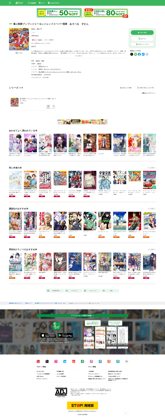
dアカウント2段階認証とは (95, 376)
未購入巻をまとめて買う (147, 87)
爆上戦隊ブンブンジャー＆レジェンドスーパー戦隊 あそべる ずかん (38, 99)
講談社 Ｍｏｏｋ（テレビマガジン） (50, 69)
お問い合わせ (40, 376)
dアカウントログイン (42, 378)
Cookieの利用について (114, 376)
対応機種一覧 (60, 371)
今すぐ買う (143, 32)
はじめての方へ (41, 371)
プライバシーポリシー (94, 374)
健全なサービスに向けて (114, 374)
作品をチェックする (143, 44)
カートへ (143, 38)
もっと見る (151, 167)
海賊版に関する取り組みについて (96, 378)
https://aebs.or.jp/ (76, 395)
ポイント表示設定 (61, 376)
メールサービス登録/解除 (43, 374)
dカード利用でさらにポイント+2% (40, 43)
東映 (38, 29)
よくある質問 (60, 374)
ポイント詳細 (48, 40)
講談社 (33, 29)
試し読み (20, 53)
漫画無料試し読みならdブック (15, 303)
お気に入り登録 (126, 87)
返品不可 (33, 46)
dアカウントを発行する (75, 411)
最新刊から (152, 93)
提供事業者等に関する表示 (115, 371)
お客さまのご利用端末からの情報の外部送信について (118, 379)
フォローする (41, 29)
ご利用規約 (91, 371)
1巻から (144, 93)
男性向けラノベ (43, 66)
